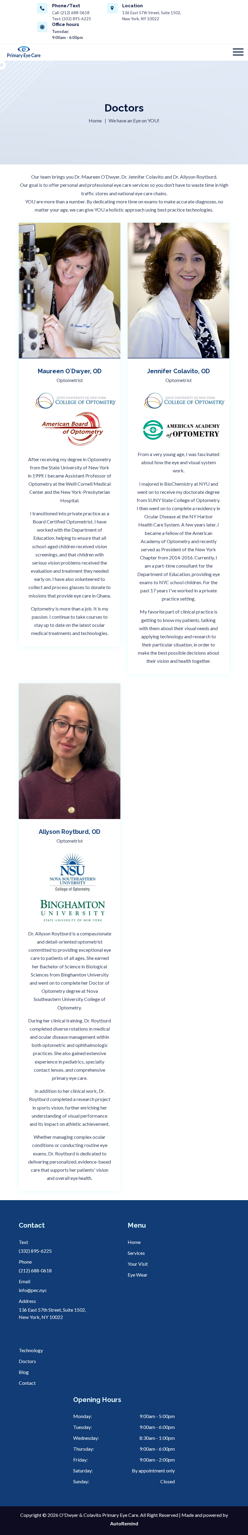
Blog (24, 1372)
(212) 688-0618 (35, 1270)
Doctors (27, 1361)
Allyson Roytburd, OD (69, 831)
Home (95, 120)
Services (136, 1253)
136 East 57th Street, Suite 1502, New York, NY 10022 (151, 15)
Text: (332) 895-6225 (71, 18)
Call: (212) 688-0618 (71, 12)
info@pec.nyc (33, 1290)
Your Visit (138, 1264)
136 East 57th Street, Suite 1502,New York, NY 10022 (52, 1313)
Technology (31, 1350)
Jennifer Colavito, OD (178, 371)
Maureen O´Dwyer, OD (70, 371)
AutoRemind (124, 1523)
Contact (27, 1383)
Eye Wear (138, 1275)
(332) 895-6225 (35, 1251)
